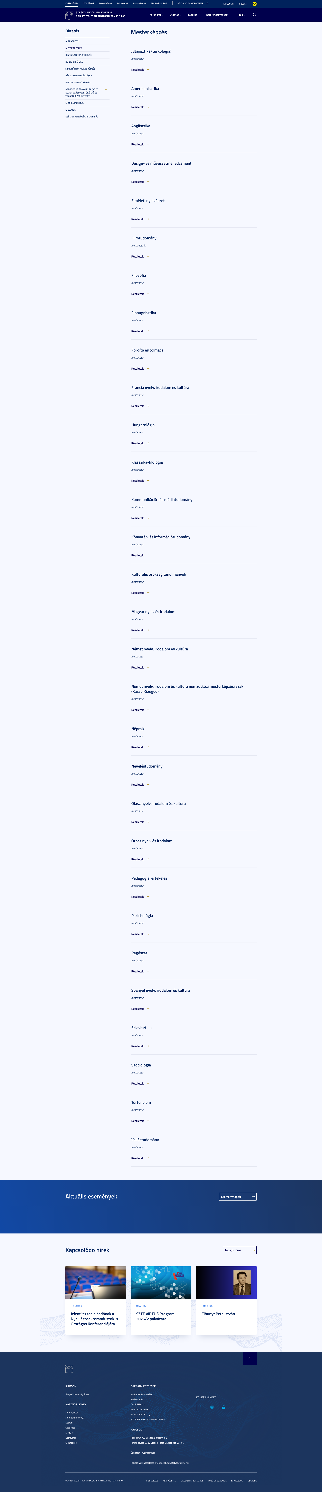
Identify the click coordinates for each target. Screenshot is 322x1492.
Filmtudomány (143, 237)
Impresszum (237, 1480)
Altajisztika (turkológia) (151, 51)
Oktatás (174, 15)
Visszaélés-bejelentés (192, 1480)
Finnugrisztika (143, 312)
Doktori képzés (74, 61)
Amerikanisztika (145, 88)
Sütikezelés (152, 1480)
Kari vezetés (137, 1399)
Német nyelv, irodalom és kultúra (159, 648)
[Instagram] (212, 1407)
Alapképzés (71, 41)
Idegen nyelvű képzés (78, 82)
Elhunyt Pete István (218, 1314)
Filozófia (138, 275)
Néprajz (138, 728)
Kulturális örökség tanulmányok (158, 574)
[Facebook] (200, 1407)
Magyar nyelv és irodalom (153, 611)
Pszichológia (142, 915)
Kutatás (192, 15)
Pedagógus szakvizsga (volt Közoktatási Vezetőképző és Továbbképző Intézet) (81, 93)
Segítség (252, 1480)
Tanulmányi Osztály (140, 1414)
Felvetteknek (122, 3)
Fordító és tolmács (147, 350)
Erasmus (70, 109)
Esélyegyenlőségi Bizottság (81, 116)
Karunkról (155, 15)
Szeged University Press (77, 1394)
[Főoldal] (69, 15)
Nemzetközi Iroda (139, 1409)
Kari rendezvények (217, 15)
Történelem (141, 1102)
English (243, 3)
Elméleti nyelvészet (148, 200)
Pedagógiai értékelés (149, 878)
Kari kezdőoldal (71, 3)
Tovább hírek (233, 1250)
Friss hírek (76, 1305)
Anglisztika (140, 125)
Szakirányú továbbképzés (80, 68)
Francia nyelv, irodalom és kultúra (160, 387)
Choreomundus (74, 102)
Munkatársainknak (159, 3)
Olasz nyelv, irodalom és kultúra (158, 803)
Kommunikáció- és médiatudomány (161, 499)
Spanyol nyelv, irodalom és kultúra (160, 990)
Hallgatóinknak (139, 3)
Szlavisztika (141, 1027)
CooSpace (70, 1427)
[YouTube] (224, 1407)
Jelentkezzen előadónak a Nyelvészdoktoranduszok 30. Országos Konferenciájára (95, 1319)
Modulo (69, 1432)
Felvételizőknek (105, 3)
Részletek (137, 69)
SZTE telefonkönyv (74, 1417)
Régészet (139, 952)
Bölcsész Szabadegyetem (190, 3)
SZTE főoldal (88, 3)
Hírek (240, 15)
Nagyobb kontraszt (255, 4)
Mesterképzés (73, 48)
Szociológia (141, 1064)
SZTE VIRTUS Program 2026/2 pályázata (155, 1316)
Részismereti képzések (78, 75)
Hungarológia (143, 424)
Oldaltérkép (71, 1442)
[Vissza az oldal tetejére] (250, 1358)
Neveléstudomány (147, 766)
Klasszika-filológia (147, 462)
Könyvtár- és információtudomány (160, 536)
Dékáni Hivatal (138, 1404)
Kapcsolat (228, 3)
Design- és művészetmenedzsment (161, 163)
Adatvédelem (169, 1480)
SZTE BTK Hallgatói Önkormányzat (148, 1419)
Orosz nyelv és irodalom (151, 840)
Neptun (69, 1422)
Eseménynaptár (231, 1196)
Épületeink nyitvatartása (143, 1452)
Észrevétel (70, 1437)
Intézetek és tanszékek (142, 1394)
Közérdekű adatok (217, 1480)
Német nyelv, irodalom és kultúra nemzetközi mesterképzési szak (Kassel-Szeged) (187, 689)
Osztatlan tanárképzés (78, 54)
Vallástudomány (145, 1139)
